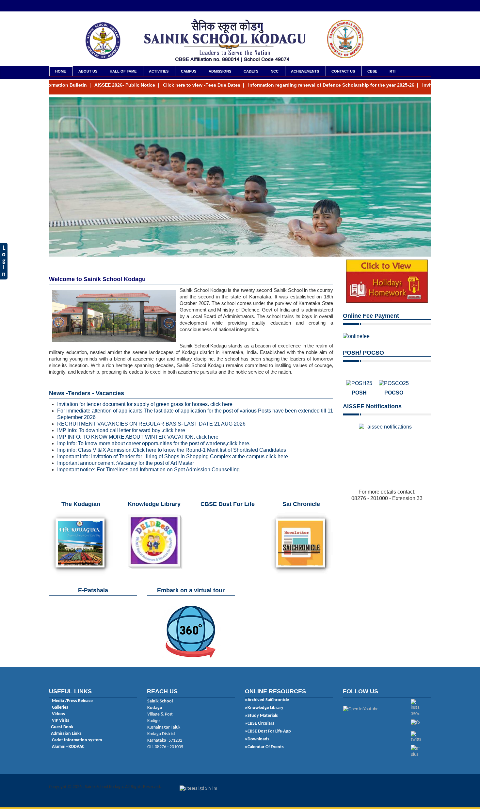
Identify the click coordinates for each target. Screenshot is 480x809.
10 (98, 259)
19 (142, 259)
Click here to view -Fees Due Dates (177, 85)
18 (137, 259)
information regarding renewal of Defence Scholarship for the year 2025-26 (307, 85)
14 (117, 259)
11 (102, 259)
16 (127, 259)
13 (112, 259)
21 (151, 259)
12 (107, 259)
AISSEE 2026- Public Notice (101, 85)
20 (147, 259)
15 (122, 259)
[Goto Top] (433, 787)
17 (132, 259)
